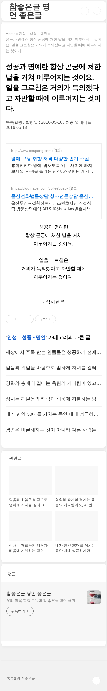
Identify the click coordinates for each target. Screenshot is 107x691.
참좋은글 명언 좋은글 (29, 10)
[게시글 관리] (27, 319)
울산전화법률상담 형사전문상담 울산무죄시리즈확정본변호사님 (52, 196)
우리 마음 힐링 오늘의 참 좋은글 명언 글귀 (40, 600)
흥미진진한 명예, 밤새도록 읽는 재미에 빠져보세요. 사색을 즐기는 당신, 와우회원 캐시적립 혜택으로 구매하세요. (52, 168)
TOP (96, 680)
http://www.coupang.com (31, 150)
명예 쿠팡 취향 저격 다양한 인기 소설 (50, 158)
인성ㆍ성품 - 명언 (26, 337)
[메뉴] (97, 11)
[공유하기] (21, 319)
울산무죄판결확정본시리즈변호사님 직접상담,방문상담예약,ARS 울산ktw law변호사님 (51, 206)
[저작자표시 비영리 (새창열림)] (60, 319)
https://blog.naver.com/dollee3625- (39, 188)
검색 (85, 11)
